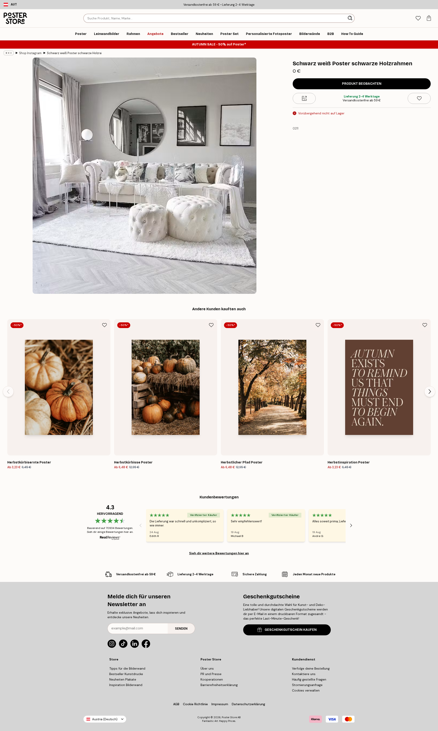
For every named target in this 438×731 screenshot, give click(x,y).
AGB (176, 704)
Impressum (219, 704)
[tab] (418, 18)
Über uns (207, 668)
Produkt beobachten (361, 84)
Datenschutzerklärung (248, 704)
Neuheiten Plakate (122, 679)
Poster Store (229, 717)
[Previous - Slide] (8, 391)
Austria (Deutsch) (104, 719)
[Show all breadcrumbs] (9, 53)
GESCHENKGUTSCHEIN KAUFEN (291, 630)
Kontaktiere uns (303, 674)
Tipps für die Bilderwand (127, 668)
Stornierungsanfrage (307, 685)
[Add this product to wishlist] (419, 98)
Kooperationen (212, 679)
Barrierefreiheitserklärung (219, 685)
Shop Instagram (30, 53)
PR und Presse (211, 674)
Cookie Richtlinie (195, 704)
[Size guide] (304, 98)
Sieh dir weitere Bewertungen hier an (219, 553)
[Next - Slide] (429, 391)
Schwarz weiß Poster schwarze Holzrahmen (74, 53)
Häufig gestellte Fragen (309, 679)
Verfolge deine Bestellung (311, 668)
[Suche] (350, 18)
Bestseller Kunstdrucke (126, 674)
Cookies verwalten (306, 690)
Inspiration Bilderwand (125, 685)
